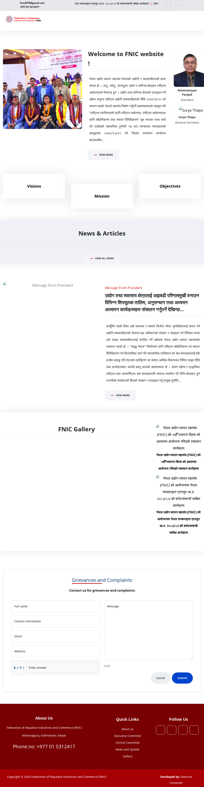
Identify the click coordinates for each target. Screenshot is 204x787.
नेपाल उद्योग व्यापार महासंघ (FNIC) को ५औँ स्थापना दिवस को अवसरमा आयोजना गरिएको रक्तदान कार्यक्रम (178, 462)
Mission (102, 196)
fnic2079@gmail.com (32, 3)
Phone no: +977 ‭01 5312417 (44, 746)
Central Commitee (128, 742)
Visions (34, 186)
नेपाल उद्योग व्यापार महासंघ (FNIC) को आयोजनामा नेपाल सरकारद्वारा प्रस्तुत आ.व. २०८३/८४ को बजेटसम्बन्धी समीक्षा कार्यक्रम (76, 3)
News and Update (127, 749)
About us (127, 729)
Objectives (170, 186)
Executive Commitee (127, 736)
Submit (182, 678)
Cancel (160, 678)
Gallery (127, 756)
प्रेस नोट (148, 3)
